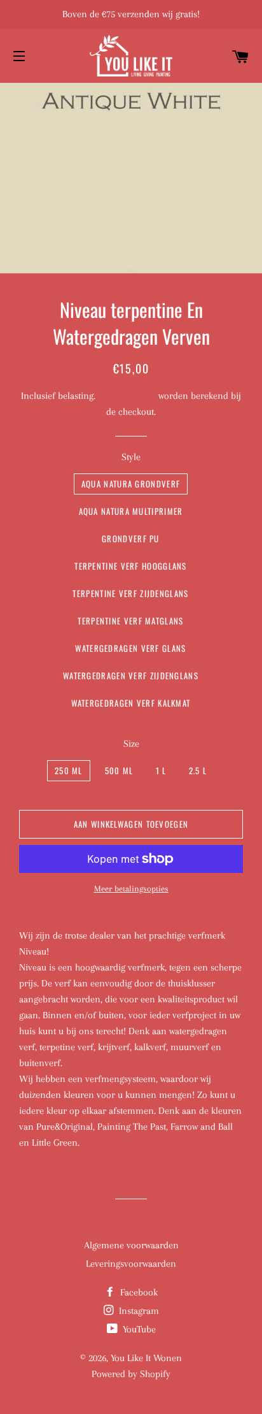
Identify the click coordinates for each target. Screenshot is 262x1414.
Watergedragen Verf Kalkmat (131, 702)
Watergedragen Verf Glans (130, 648)
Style (131, 457)
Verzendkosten (127, 395)
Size (131, 743)
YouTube (138, 1329)
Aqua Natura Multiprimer (131, 511)
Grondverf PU (131, 538)
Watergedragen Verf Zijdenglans (130, 675)
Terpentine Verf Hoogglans (130, 565)
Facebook (138, 1292)
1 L (161, 770)
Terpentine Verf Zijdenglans (130, 593)
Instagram (137, 1311)
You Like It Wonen (146, 1358)
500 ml (119, 770)
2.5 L (198, 770)
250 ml (69, 770)
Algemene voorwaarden (131, 1245)
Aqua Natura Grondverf (130, 483)
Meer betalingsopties (131, 888)
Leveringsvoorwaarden (131, 1263)
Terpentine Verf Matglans (130, 620)
